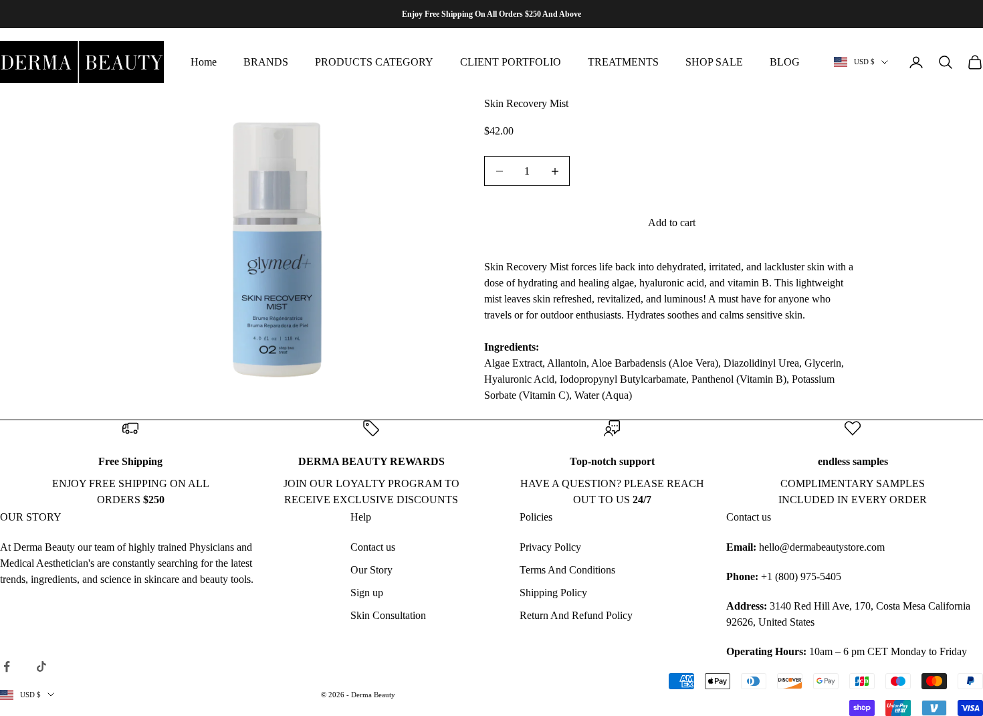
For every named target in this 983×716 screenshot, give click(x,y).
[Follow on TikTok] (41, 666)
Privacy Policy (550, 547)
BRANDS (265, 62)
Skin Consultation (388, 615)
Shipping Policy (553, 592)
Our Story (371, 569)
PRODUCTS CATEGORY (374, 62)
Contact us (372, 547)
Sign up (366, 592)
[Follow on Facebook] (6, 666)
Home (204, 62)
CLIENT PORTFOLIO (510, 62)
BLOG (785, 62)
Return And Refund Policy (576, 615)
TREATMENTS (623, 62)
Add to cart (671, 222)
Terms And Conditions (567, 569)
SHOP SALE (714, 62)
